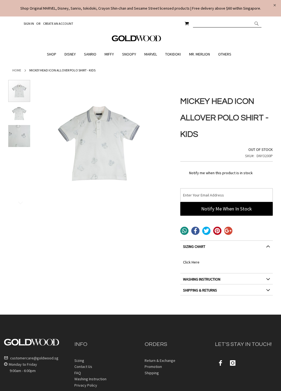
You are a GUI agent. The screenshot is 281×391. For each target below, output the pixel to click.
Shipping (152, 372)
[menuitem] (53, 54)
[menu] (140, 54)
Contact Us (83, 366)
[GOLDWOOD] (136, 40)
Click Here (191, 262)
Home (16, 70)
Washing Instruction (90, 378)
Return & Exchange (160, 360)
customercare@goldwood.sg (33, 358)
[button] (19, 113)
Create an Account (58, 23)
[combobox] (227, 23)
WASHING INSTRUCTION (201, 279)
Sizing (79, 360)
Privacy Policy (85, 385)
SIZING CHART (194, 246)
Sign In (29, 23)
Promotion (153, 366)
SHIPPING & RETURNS (200, 290)
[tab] (226, 248)
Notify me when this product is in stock (221, 172)
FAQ (77, 372)
